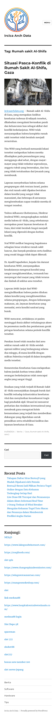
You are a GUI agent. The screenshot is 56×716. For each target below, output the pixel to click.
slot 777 (8, 639)
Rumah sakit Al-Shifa (39, 432)
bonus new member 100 (17, 662)
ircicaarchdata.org (14, 111)
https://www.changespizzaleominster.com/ (27, 567)
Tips (6, 702)
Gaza (27, 432)
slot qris (8, 560)
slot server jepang (14, 669)
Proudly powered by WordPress (34, 711)
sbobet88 (9, 647)
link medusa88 (12, 597)
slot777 (8, 654)
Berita (19, 432)
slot (6, 590)
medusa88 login (13, 616)
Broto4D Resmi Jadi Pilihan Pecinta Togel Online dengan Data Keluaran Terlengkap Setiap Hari (29, 489)
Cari (6, 449)
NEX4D (8, 537)
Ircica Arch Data (17, 36)
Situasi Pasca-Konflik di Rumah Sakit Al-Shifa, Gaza (27, 68)
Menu (47, 22)
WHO (6, 434)
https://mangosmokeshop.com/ (21, 582)
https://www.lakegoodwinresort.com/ (24, 545)
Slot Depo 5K (11, 624)
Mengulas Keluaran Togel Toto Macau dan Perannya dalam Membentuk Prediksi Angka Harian (27, 512)
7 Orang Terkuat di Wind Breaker (24, 504)
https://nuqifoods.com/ (17, 552)
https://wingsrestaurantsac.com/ (22, 575)
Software (9, 689)
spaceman (9, 631)
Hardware (9, 695)
